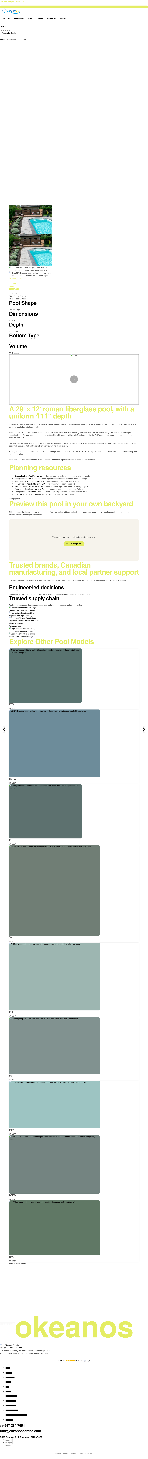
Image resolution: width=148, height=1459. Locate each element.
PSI (10, 1075)
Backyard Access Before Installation (28, 486)
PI (10, 840)
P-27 (11, 1129)
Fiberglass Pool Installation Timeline (28, 491)
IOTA (11, 704)
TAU (11, 937)
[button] (5, 30)
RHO (11, 1256)
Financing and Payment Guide (26, 494)
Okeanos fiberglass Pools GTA (12, 1)
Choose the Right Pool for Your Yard (28, 476)
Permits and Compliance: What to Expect (30, 489)
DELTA (12, 1195)
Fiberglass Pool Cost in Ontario (27, 478)
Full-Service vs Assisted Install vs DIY (29, 483)
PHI (11, 1012)
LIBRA (12, 778)
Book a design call (74, 543)
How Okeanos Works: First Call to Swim (30, 481)
